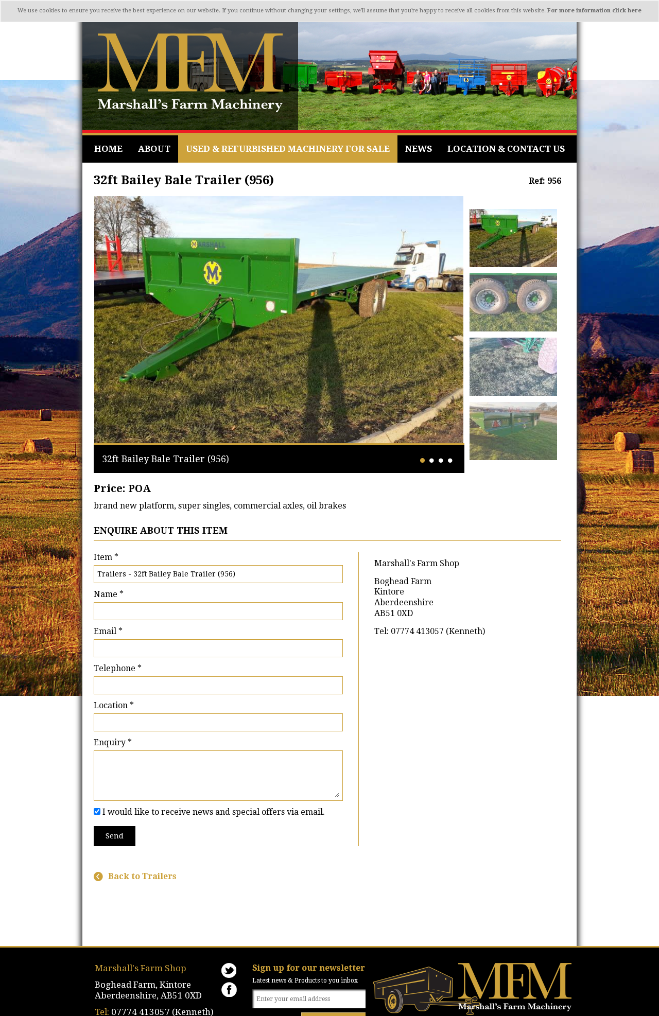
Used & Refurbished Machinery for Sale (288, 149)
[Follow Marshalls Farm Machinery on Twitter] (229, 970)
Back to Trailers (142, 876)
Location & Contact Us (506, 149)
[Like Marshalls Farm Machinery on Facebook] (229, 989)
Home (108, 149)
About (154, 149)
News (418, 149)
